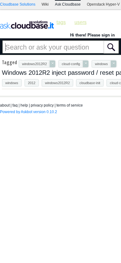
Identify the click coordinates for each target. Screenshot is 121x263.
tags (61, 22)
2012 (31, 83)
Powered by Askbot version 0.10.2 (28, 112)
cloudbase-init (89, 83)
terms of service (69, 105)
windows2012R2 (57, 83)
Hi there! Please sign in (92, 35)
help (24, 105)
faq (15, 105)
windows (11, 83)
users (80, 22)
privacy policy (42, 105)
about (5, 105)
